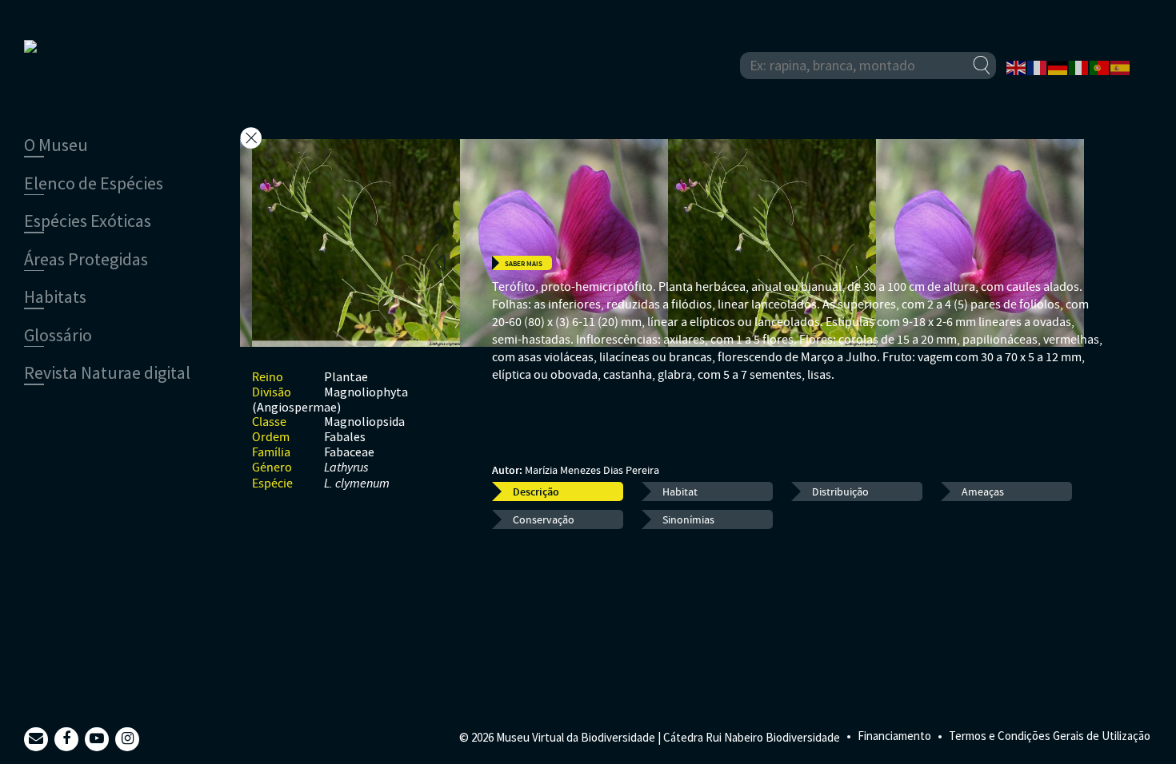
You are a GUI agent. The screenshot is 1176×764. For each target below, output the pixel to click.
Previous (440, 262)
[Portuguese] (1100, 66)
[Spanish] (1120, 66)
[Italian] (1079, 66)
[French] (1037, 66)
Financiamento (894, 735)
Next (440, 230)
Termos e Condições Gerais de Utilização (1049, 735)
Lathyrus (346, 468)
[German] (1058, 66)
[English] (1016, 66)
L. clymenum (357, 484)
